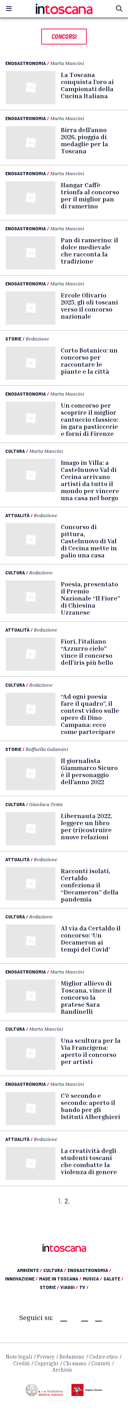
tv (84, 1287)
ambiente (29, 1270)
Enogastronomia (25, 63)
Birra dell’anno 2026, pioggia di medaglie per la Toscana (84, 140)
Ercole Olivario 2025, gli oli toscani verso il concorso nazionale (89, 305)
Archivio (62, 1370)
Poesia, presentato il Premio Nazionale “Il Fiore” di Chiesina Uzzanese (90, 598)
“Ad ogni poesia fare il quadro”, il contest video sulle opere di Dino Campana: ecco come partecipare (90, 713)
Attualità (17, 515)
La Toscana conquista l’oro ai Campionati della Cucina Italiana (87, 85)
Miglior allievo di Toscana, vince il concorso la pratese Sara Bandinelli (86, 997)
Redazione (37, 339)
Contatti (100, 1363)
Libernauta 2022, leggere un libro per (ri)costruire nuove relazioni (86, 826)
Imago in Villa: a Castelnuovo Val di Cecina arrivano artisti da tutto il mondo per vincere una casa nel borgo (90, 480)
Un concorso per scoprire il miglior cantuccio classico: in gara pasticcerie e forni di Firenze (89, 419)
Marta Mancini (67, 63)
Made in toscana (60, 1279)
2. (67, 1201)
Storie (13, 339)
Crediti (21, 1363)
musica (92, 1279)
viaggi (69, 1287)
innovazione (21, 1279)
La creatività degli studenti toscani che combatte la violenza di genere (89, 1161)
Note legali (19, 1357)
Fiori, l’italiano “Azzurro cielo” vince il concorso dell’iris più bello (87, 651)
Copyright (46, 1363)
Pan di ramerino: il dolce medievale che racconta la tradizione (89, 250)
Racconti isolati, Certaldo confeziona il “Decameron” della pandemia (89, 885)
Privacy (45, 1357)
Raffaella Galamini (47, 749)
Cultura (15, 451)
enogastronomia (89, 1270)
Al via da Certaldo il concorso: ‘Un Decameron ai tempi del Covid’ (91, 938)
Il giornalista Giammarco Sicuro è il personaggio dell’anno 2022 (89, 771)
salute (113, 1279)
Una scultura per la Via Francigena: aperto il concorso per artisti (91, 1050)
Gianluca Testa (46, 804)
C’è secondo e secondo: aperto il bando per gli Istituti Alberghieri (90, 1106)
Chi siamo (74, 1363)
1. (60, 1201)
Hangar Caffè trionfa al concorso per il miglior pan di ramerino (90, 195)
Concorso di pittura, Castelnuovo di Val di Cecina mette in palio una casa (89, 541)
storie (49, 1287)
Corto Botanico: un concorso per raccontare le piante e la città (89, 360)
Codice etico (103, 1357)
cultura (54, 1270)
